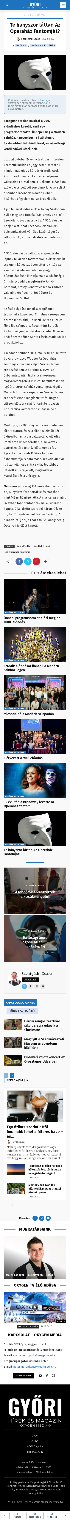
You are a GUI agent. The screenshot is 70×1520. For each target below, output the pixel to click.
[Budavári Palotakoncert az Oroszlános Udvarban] (13, 1060)
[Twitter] (28, 561)
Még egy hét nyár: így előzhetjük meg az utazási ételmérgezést (44, 1188)
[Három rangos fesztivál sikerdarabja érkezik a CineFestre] (13, 1024)
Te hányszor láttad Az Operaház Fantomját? (28, 852)
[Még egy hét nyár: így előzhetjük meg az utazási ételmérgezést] (16, 1188)
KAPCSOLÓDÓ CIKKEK (20, 1002)
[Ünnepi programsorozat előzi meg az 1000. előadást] (35, 596)
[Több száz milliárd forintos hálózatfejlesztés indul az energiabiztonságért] (16, 1169)
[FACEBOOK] (47, 1375)
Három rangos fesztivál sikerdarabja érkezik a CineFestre (42, 1025)
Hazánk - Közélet (14, 612)
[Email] (24, 986)
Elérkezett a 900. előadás (23, 758)
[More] (45, 561)
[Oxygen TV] (35, 1307)
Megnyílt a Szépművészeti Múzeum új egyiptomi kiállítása (44, 1043)
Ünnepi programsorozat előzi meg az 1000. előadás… (32, 620)
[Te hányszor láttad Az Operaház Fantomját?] (35, 828)
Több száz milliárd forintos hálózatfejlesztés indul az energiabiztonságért (45, 1169)
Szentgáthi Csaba (37, 973)
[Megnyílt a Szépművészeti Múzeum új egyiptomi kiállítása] (13, 1042)
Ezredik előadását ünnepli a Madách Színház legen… (31, 668)
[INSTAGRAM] (53, 1375)
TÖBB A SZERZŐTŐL (22, 1011)
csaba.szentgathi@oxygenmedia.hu (36, 1355)
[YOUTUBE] (40, 1375)
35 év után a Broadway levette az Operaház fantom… (29, 804)
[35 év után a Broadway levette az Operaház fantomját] (35, 780)
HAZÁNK (41, 15)
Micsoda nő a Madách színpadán (29, 714)
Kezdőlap (29, 15)
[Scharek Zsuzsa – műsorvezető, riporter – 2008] (35, 1257)
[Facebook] (19, 561)
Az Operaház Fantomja (17, 552)
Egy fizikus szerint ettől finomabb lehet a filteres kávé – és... (35, 1132)
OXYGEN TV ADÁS (28, 1326)
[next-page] (12, 1075)
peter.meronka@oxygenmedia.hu (34, 1366)
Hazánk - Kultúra (43, 45)
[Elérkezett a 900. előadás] (35, 736)
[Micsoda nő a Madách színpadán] (35, 692)
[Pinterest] (36, 561)
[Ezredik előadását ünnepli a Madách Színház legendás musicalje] (35, 644)
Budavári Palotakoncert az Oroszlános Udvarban (44, 1059)
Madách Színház (43, 546)
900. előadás (23, 546)
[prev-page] (6, 1075)
